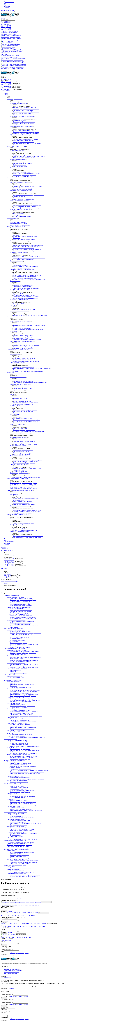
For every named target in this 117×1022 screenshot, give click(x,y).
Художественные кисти (19, 196)
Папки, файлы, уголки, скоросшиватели (24, 130)
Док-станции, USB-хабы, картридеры (23, 259)
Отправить (3, 954)
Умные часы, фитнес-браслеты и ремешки (24, 347)
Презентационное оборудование (19, 311)
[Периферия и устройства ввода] (27, 252)
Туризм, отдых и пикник (17, 524)
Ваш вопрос (4, 1017)
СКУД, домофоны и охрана (17, 362)
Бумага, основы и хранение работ (19, 200)
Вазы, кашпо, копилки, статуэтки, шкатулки (25, 410)
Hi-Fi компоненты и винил (20, 338)
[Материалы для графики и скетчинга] (31, 182)
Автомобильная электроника (18, 377)
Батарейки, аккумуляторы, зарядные (23, 348)
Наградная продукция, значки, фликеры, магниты (23, 488)
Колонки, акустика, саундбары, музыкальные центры (27, 336)
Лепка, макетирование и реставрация (20, 209)
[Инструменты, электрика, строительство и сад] (33, 490)
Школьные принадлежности (18, 159)
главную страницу (19, 897)
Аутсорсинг (7, 6)
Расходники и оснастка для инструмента (24, 504)
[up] (18, 920)
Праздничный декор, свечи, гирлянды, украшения (27, 537)
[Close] (6, 1009)
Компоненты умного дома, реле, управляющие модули (28, 371)
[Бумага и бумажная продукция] (27, 103)
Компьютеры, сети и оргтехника (9, 45)
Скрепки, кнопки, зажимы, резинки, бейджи (25, 139)
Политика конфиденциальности (12, 969)
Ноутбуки (16, 235)
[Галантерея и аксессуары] (24, 424)
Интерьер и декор (15, 405)
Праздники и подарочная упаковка (19, 531)
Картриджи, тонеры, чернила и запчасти (24, 295)
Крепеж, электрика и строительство (20, 506)
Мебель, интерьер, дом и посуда (9, 57)
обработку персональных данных (19, 953)
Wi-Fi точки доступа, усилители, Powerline (24, 276)
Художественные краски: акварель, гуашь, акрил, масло (28, 195)
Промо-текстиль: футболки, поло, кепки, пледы (23, 484)
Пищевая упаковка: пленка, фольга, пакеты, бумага (27, 468)
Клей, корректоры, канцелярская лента (23, 140)
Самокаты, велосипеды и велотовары (23, 523)
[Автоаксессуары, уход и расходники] (30, 384)
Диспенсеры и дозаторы (20, 443)
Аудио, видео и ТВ (15, 331)
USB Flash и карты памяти (20, 265)
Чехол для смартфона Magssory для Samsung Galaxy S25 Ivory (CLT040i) (20, 905)
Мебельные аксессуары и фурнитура (23, 404)
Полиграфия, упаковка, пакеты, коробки (21, 487)
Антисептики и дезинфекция (21, 451)
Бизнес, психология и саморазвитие (20, 225)
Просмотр (9, 911)
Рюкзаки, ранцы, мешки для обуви (22, 163)
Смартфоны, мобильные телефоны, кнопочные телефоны (29, 325)
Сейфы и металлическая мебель (22, 401)
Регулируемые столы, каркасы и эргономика (25, 402)
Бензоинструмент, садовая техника (22, 501)
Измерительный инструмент (21, 503)
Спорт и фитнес (14, 518)
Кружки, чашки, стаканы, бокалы (22, 418)
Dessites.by (11, 988)
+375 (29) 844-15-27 (6, 79)
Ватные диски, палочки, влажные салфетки (25, 444)
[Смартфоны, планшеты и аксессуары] (31, 321)
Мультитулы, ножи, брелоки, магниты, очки (25, 530)
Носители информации (16, 261)
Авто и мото (4, 54)
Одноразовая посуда (18, 470)
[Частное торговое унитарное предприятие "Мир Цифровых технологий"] (10, 961)
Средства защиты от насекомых (22, 454)
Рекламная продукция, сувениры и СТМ (12, 62)
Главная (6, 93)
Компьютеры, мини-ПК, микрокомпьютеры (25, 236)
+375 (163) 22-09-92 (6, 89)
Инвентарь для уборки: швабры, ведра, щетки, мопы (27, 460)
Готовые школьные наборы (20, 166)
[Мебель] (15, 394)
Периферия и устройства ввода (18, 252)
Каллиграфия (17, 215)
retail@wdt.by (7, 575)
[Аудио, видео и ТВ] (21, 331)
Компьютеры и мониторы (17, 230)
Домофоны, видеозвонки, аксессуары (23, 367)
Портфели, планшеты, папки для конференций (26, 133)
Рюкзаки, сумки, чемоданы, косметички (24, 430)
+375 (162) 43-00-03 (6, 87)
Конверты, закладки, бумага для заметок (24, 114)
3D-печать (13, 305)
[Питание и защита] (20, 281)
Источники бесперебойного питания (23, 285)
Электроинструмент (18, 500)
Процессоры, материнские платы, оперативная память (28, 245)
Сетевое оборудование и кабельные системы (22, 269)
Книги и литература (6, 42)
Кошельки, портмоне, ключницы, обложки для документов (29, 431)
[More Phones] (12, 550)
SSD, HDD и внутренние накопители (23, 248)
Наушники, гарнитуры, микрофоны (23, 335)
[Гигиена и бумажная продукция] (28, 437)
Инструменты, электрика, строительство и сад (13, 65)
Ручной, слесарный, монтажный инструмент (25, 498)
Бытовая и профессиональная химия (23, 450)
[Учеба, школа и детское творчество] (26, 146)
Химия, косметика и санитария (18, 445)
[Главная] (10, 74)
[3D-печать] (16, 305)
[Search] (3, 76)
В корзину (3, 911)
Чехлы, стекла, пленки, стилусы (22, 328)
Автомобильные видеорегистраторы (23, 381)
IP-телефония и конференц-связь (19, 299)
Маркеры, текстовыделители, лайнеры (23, 123)
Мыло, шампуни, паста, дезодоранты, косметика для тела (28, 453)
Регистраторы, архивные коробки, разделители (26, 132)
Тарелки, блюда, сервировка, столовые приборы (26, 420)
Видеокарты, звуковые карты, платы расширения (26, 246)
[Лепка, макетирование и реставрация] (31, 209)
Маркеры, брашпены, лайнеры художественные (26, 187)
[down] (1, 920)
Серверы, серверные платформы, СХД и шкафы (26, 251)
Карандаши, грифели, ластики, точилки (24, 122)
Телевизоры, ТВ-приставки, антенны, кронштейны (27, 339)
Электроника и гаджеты (7, 48)
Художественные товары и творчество (11, 40)
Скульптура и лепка (18, 213)
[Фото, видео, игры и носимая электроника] (34, 341)
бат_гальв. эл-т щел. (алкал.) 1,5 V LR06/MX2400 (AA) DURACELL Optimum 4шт (23, 926)
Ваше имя (4, 948)
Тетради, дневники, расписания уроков (24, 155)
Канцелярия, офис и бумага (8, 34)
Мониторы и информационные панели (24, 239)
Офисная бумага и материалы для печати (24, 107)
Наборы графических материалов (22, 189)
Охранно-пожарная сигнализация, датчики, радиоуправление (30, 369)
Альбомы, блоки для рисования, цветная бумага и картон (29, 156)
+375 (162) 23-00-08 (6, 84)
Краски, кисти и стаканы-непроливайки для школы (27, 173)
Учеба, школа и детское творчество (10, 37)
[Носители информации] (23, 261)
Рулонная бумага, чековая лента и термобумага (26, 109)
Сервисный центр (9, 4)
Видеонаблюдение (15, 354)
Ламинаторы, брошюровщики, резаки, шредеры (26, 296)
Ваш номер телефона (7, 949)
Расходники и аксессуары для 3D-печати (24, 309)
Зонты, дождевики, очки (20, 428)
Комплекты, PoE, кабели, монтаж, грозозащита (26, 361)
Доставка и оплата (9, 2)
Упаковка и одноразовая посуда (18, 464)
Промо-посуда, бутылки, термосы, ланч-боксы (22, 485)
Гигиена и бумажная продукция (18, 437)
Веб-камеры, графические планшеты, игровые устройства (29, 258)
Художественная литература (18, 222)
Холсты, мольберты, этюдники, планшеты (24, 206)
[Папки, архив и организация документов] (33, 126)
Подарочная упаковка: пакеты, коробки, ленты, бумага (28, 536)
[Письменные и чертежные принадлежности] (34, 116)
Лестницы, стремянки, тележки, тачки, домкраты (26, 511)
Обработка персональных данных (13, 970)
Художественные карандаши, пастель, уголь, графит (27, 186)
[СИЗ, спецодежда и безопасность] (29, 473)
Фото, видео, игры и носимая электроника (21, 341)
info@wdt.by (7, 574)
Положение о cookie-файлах (11, 972)
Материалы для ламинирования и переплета (25, 298)
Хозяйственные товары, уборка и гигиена (12, 60)
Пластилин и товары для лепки (21, 172)
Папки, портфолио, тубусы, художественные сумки (27, 208)
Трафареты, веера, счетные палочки (23, 176)
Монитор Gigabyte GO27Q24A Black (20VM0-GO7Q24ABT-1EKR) (19, 915)
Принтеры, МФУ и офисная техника (20, 289)
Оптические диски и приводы (21, 268)
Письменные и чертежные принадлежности (22, 116)
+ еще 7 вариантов (6, 940)
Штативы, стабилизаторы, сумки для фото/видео (26, 345)
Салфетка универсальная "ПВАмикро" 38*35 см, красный (16, 937)
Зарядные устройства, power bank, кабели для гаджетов (28, 329)
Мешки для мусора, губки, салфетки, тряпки (25, 461)
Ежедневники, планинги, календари (23, 113)
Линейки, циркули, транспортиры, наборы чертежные (28, 124)
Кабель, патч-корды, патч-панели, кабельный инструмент (29, 279)
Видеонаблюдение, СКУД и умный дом (11, 51)
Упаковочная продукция (20, 471)
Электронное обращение (10, 973)
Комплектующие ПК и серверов (19, 240)
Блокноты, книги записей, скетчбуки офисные (26, 112)
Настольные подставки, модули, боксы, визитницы (27, 143)
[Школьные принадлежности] (26, 159)
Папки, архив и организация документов (21, 126)
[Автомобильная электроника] (26, 377)
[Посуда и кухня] (19, 414)
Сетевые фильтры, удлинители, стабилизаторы (26, 288)
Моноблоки (16, 238)
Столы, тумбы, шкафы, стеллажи (22, 400)
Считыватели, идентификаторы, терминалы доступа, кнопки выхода (32, 368)
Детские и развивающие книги (18, 223)
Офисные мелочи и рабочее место (19, 134)
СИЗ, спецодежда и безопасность (19, 473)
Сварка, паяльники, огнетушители (22, 513)
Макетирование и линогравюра (22, 216)
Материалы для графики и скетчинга (20, 182)
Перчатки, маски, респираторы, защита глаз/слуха (27, 477)
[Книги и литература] (18, 218)
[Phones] (1, 76)
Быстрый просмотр (46, 902)
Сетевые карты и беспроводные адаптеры (24, 278)
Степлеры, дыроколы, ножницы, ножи (23, 142)
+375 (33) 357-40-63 (6, 86)
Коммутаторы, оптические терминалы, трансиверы (27, 275)
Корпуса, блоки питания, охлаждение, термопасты (27, 249)
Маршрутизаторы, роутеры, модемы (23, 273)
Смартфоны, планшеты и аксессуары (20, 321)
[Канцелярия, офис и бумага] (22, 99)
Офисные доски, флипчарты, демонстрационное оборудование (30, 315)
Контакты (6, 7)
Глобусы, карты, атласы (19, 165)
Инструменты (14, 494)
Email (2, 951)
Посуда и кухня (14, 414)
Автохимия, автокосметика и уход (22, 388)
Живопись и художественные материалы (21, 190)
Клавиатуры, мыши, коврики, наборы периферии (26, 256)
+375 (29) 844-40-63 (6, 82)
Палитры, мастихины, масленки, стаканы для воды (27, 198)
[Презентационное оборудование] (28, 311)
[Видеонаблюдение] (20, 354)
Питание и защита (15, 281)
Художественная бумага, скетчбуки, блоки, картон (27, 205)
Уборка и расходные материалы (18, 455)
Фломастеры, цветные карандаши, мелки (24, 175)
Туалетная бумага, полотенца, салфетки (24, 441)
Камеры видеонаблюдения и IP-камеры (24, 358)
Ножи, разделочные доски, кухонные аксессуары (26, 422)
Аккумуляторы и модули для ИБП (22, 286)
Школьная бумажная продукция (18, 150)
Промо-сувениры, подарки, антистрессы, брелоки (23, 483)
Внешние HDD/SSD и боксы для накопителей (25, 266)
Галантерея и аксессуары (17, 424)
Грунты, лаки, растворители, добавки (23, 199)
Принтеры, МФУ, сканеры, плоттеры (23, 294)
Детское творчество (15, 167)
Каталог (6, 94)
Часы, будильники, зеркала (20, 412)
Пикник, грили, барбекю (20, 528)
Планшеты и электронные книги (22, 326)
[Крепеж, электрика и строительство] (30, 506)
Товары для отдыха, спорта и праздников (12, 68)
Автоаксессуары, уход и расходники (20, 384)
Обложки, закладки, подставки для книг (24, 157)
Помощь (6, 3)
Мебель (12, 394)
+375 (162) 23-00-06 (6, 83)
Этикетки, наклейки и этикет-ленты (23, 110)
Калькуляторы (17, 144)
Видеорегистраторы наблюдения (22, 359)
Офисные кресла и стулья (20, 398)
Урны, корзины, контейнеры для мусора (24, 463)
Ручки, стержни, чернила (20, 120)
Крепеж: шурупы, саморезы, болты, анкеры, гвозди (27, 510)
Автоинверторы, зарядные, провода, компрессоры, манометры (30, 382)
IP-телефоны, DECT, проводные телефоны (25, 304)
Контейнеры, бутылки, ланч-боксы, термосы (25, 421)
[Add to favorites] (1, 925)
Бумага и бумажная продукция (18, 103)
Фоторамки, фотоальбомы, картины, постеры (25, 411)
